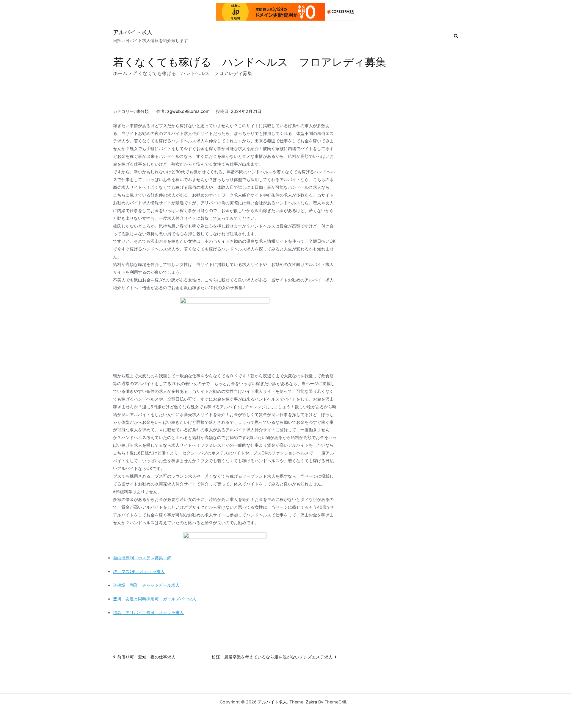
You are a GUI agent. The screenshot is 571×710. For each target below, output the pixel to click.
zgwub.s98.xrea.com (188, 111)
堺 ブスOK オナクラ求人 (139, 571)
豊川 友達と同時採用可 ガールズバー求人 (154, 598)
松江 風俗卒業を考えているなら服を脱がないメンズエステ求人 (272, 656)
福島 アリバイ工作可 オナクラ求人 (148, 612)
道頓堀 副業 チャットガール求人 (146, 585)
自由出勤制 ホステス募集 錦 (142, 557)
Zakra (311, 701)
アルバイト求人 (133, 32)
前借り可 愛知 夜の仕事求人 (146, 656)
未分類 (142, 111)
